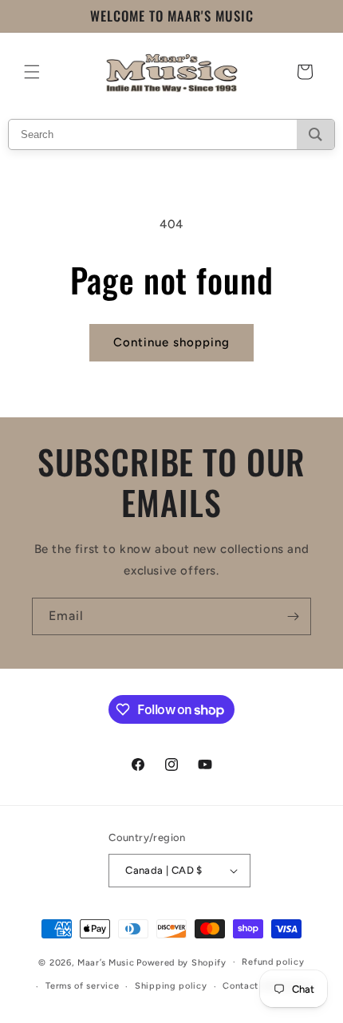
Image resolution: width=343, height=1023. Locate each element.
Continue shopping (171, 342)
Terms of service (82, 986)
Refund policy (273, 962)
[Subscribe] (292, 616)
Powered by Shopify (181, 962)
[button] (31, 71)
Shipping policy (171, 986)
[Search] (315, 134)
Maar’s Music (105, 962)
